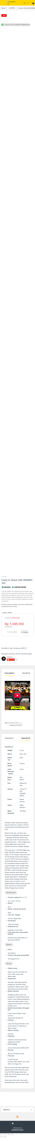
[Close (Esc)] (12, 1134)
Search (25, 3)
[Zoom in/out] (1, 1134)
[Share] (8, 1134)
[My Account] (29, 3)
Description (9, 673)
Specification (27, 673)
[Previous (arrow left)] (1, 1137)
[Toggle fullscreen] (5, 1134)
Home (3, 8)
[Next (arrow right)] (5, 1137)
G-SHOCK (12, 8)
